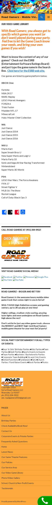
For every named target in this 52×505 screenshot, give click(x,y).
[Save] (17, 212)
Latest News (7, 452)
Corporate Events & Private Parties (17, 436)
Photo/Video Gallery (10, 478)
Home (4, 446)
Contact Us (6, 431)
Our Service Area (9, 467)
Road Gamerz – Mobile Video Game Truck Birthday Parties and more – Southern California (19, 17)
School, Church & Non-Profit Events (17, 483)
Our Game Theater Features (14, 457)
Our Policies (6, 462)
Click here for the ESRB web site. (26, 70)
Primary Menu (48, 17)
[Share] (4, 212)
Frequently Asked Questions (14, 441)
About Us (5, 415)
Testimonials (7, 488)
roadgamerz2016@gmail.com (18, 398)
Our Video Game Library (12, 472)
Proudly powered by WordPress (13, 501)
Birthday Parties (8, 420)
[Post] (10, 212)
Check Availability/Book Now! (14, 426)
